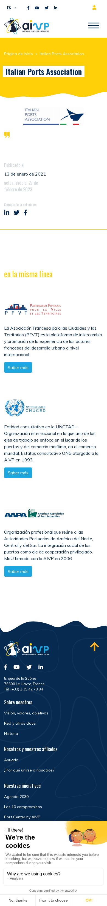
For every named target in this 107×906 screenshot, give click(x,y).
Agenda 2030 (16, 796)
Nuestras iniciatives (22, 785)
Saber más (18, 367)
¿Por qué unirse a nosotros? (29, 770)
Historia (11, 733)
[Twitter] (46, 8)
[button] (10, 7)
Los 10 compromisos (23, 806)
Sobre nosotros (18, 702)
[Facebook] (28, 8)
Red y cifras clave (20, 723)
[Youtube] (37, 8)
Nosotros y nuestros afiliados (30, 748)
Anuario (11, 759)
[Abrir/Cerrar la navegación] (94, 26)
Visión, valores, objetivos (26, 713)
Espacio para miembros (95, 7)
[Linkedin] (55, 8)
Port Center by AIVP (22, 816)
